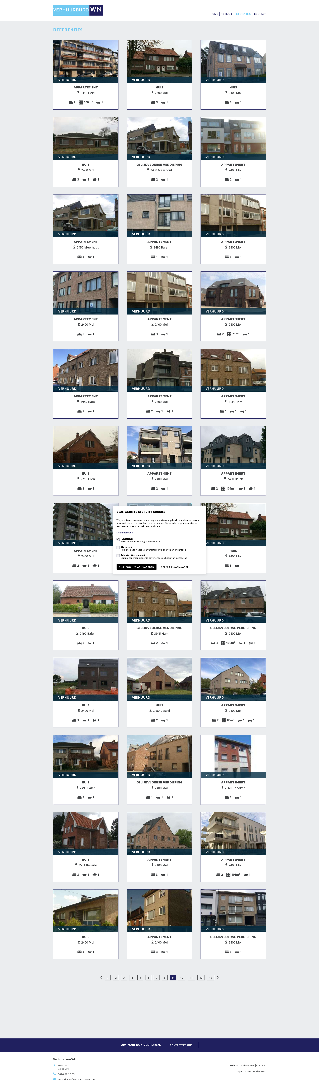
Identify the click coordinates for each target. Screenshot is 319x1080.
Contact (260, 13)
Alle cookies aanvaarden (136, 566)
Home (214, 13)
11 (191, 977)
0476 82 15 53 (66, 1074)
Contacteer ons (181, 1045)
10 (181, 977)
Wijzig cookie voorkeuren (250, 1071)
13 (210, 977)
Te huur (226, 13)
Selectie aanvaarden (176, 566)
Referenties (243, 13)
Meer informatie (124, 532)
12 (201, 977)
